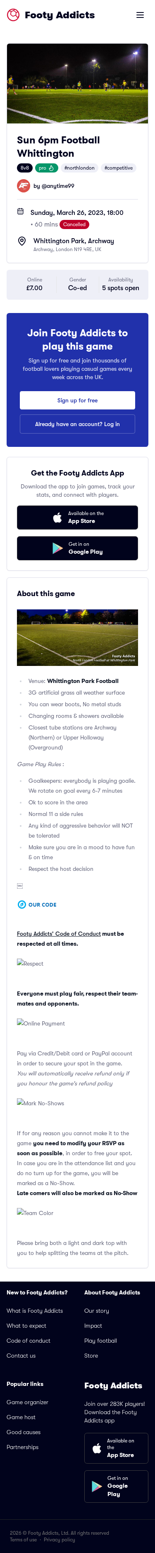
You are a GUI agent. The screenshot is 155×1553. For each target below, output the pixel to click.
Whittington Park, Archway (73, 241)
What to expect (26, 1325)
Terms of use (23, 1540)
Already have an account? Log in (77, 424)
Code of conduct (28, 1340)
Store (91, 1355)
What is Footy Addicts (35, 1310)
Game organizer (27, 1402)
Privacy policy (59, 1540)
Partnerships (22, 1447)
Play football (100, 1340)
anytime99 (60, 185)
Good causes (24, 1432)
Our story (96, 1310)
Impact (93, 1325)
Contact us (21, 1355)
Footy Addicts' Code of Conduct (59, 933)
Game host (21, 1417)
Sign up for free (77, 400)
